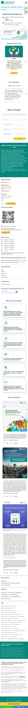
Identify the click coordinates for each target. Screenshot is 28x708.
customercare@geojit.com (15, 672)
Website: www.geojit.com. (17, 670)
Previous (3, 62)
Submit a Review (11, 203)
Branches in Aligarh (14, 648)
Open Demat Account (14, 704)
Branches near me (5, 7)
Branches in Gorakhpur (12, 651)
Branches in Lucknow (11, 653)
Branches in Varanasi (20, 656)
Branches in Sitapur (9, 656)
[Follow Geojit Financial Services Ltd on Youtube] (18, 701)
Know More (14, 73)
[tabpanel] (14, 33)
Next (25, 62)
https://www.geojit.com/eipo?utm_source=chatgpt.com (10, 557)
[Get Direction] (16, 292)
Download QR (5, 232)
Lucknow (20, 7)
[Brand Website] (20, 701)
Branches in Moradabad (11, 654)
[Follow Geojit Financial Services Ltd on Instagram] (16, 701)
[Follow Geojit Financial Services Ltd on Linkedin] (14, 701)
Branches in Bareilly (11, 649)
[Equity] (14, 51)
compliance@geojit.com (8, 677)
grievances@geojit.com (11, 673)
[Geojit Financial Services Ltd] (8, 2)
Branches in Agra (5, 648)
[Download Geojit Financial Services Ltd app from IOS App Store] (26, 12)
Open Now (19, 23)
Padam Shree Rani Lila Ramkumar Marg (10, 583)
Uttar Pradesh (14, 7)
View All (3, 203)
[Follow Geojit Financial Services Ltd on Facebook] (7, 701)
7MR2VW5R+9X (4, 291)
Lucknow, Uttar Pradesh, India (8, 293)
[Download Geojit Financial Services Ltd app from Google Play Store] (26, 9)
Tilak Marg (3, 581)
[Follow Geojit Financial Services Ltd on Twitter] (12, 701)
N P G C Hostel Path (5, 585)
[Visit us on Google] (10, 701)
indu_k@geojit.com (19, 680)
